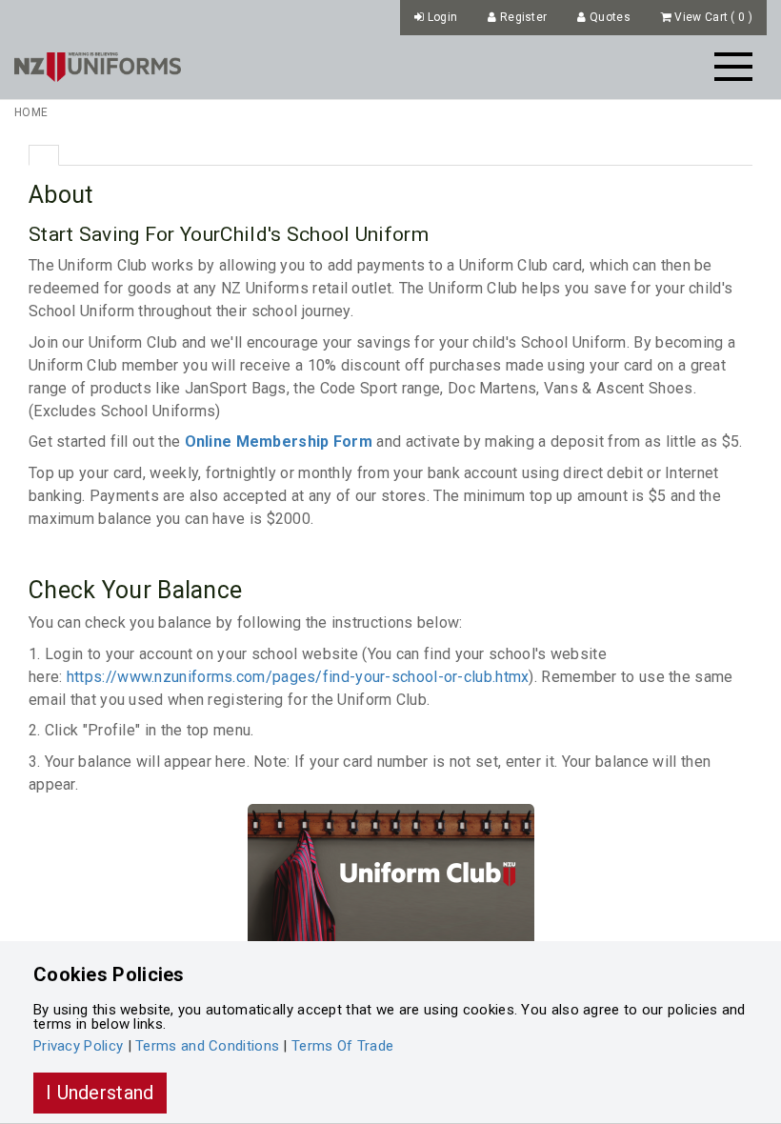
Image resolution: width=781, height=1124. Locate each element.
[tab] (44, 155)
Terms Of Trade (342, 1045)
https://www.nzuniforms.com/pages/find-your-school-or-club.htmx (298, 677)
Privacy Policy (78, 1045)
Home (31, 112)
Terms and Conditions (207, 1045)
